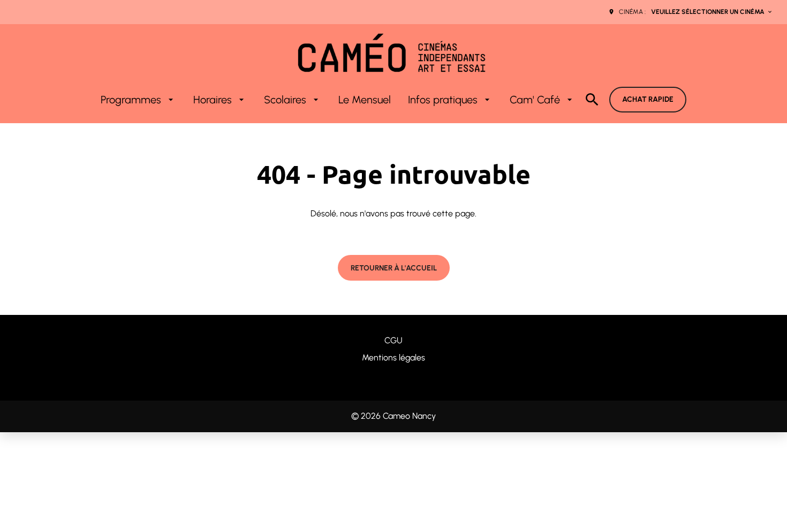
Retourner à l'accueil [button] (394, 268)
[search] (592, 99)
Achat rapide (648, 99)
